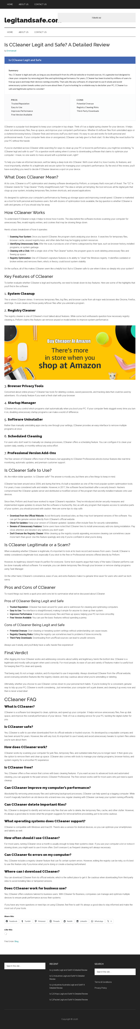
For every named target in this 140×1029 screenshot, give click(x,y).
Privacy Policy (101, 988)
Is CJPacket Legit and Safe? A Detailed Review (68, 1000)
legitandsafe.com (33, 20)
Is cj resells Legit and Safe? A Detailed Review (68, 970)
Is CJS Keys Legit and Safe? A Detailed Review (68, 994)
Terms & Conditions (103, 982)
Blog (16, 941)
